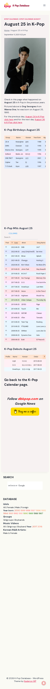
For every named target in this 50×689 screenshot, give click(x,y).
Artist (24, 243)
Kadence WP (30, 681)
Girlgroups (8, 520)
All (4, 507)
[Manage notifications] (44, 683)
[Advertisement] (25, 197)
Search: (7, 237)
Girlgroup (11, 526)
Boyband (21, 526)
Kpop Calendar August (30, 19)
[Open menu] (44, 5)
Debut (36, 357)
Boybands (20, 520)
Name (15, 357)
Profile (8, 357)
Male (17, 507)
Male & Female (10, 533)
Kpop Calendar (11, 19)
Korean (25, 357)
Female (10, 507)
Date (16, 243)
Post (7, 243)
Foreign (24, 507)
